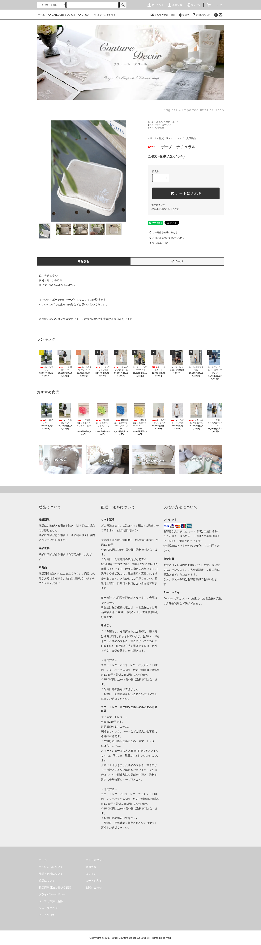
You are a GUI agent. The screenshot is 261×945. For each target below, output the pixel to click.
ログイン (196, 5)
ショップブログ (48, 908)
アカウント (158, 5)
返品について (158, 205)
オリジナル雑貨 (163, 122)
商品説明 (84, 261)
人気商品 (160, 128)
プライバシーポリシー (52, 894)
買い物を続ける (160, 243)
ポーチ (175, 122)
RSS (41, 915)
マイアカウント (95, 859)
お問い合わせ (203, 15)
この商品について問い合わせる (168, 237)
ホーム (41, 15)
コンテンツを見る (106, 15)
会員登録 (177, 5)
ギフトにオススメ (164, 125)
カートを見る (94, 880)
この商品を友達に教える (165, 232)
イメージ (177, 261)
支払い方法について (51, 866)
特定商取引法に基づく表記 (165, 209)
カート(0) (216, 5)
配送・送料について (51, 873)
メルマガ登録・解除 (165, 15)
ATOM (50, 915)
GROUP (86, 15)
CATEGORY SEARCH (63, 15)
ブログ (185, 15)
